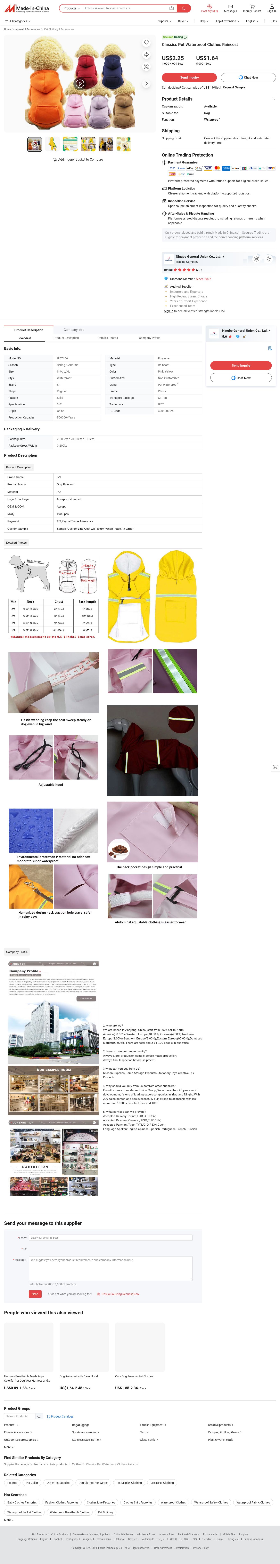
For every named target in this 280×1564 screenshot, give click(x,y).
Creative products (219, 1425)
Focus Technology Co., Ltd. (113, 1547)
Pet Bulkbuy (105, 1512)
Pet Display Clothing (129, 1483)
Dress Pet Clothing (162, 1483)
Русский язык (103, 1539)
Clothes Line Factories (101, 1502)
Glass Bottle (147, 1440)
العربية (161, 1539)
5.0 (225, 336)
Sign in (271, 11)
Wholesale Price (146, 1534)
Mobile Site (229, 1534)
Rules (273, 21)
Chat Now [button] (251, 77)
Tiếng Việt (233, 1539)
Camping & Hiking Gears (223, 1432)
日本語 (185, 1539)
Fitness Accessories (16, 1432)
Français (86, 1539)
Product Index (211, 1534)
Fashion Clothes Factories (61, 1502)
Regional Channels (188, 1534)
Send (35, 1294)
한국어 (173, 1539)
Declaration (182, 1547)
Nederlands (147, 1539)
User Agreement (163, 1547)
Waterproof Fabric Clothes (253, 1502)
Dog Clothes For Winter (93, 1483)
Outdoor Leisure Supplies (20, 1440)
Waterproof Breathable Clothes (69, 1512)
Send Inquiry (189, 77)
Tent (143, 1432)
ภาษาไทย (207, 1539)
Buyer (182, 21)
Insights (243, 1534)
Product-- (10, 1425)
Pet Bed (12, 1483)
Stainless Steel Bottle (85, 1440)
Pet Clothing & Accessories (59, 29)
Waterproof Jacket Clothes (24, 1512)
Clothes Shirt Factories (138, 1502)
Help (203, 21)
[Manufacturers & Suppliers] (26, 8)
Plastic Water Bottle (220, 1440)
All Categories (18, 21)
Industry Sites (166, 1534)
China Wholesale (123, 1534)
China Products (59, 1534)
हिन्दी (195, 1539)
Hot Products (39, 1534)
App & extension (226, 21)
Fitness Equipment (152, 1425)
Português (71, 1539)
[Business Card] (270, 348)
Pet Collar (32, 1483)
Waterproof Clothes (173, 1502)
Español (57, 1539)
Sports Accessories (84, 1432)
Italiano (119, 1539)
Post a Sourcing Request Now (118, 1294)
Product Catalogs (61, 1416)
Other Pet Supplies (58, 1483)
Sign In (168, 311)
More (7, 1520)
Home (7, 29)
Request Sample (234, 87)
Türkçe (220, 1539)
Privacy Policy (201, 1547)
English (44, 1539)
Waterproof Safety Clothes (211, 1502)
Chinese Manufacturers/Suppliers (91, 1534)
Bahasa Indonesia (254, 1539)
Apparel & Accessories (27, 29)
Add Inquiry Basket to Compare (80, 159)
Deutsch (132, 1539)
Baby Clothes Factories (22, 1502)
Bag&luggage (80, 1425)
